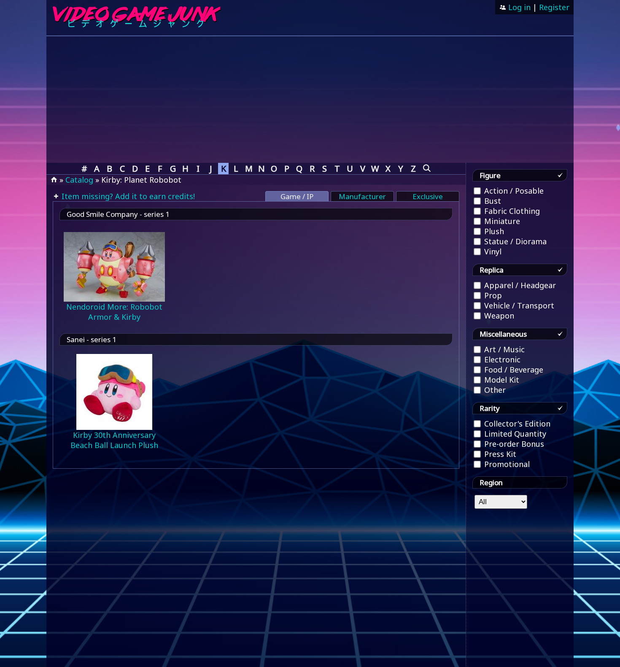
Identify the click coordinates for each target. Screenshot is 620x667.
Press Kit (499, 454)
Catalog (79, 180)
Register (554, 7)
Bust (491, 201)
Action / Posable (513, 191)
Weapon (498, 316)
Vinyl (491, 251)
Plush (493, 231)
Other (494, 390)
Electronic (501, 359)
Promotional (506, 464)
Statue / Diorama (514, 241)
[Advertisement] (310, 100)
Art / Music (503, 349)
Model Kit (500, 380)
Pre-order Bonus (513, 444)
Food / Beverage (512, 370)
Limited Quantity (514, 434)
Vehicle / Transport (518, 305)
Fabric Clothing (511, 211)
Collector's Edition (516, 424)
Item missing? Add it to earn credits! (127, 196)
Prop (492, 295)
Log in (518, 7)
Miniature (501, 221)
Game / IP (296, 196)
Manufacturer (362, 196)
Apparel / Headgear (519, 285)
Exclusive (427, 196)
